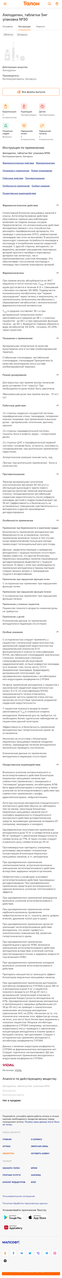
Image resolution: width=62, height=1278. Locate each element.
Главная (7, 1139)
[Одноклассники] (5, 1253)
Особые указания (41, 185)
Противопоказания (35, 178)
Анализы (36, 1175)
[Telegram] (46, 1253)
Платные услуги (12, 1175)
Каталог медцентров (14, 1182)
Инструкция (24, 26)
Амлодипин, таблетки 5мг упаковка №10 (26, 1086)
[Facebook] (13, 1253)
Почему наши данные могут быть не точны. (31, 1123)
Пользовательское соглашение (19, 1196)
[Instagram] (55, 1253)
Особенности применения (16, 185)
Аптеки (6, 1146)
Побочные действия (13, 178)
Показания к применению (16, 170)
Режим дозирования (41, 170)
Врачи (34, 1168)
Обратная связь (39, 1146)
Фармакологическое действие (18, 163)
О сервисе (36, 1139)
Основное (8, 26)
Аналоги (40, 26)
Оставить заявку (40, 1153)
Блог (33, 1182)
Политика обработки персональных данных (25, 1203)
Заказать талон (11, 1168)
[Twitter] (30, 1253)
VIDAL (18, 1070)
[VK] (21, 1253)
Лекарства (8, 1153)
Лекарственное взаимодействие (19, 193)
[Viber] (38, 1253)
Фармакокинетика (45, 163)
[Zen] (5, 1261)
